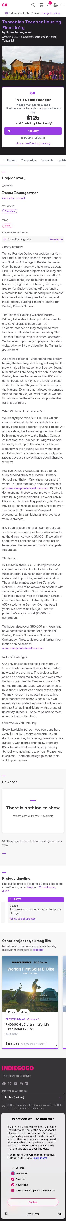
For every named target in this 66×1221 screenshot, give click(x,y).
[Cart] (41, 5)
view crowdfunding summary (33, 143)
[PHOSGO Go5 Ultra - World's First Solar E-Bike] (30, 984)
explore (38, 949)
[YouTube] (15, 1084)
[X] (9, 1084)
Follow (33, 130)
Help (30, 887)
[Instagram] (21, 1084)
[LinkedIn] (26, 1084)
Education (10, 211)
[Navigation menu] (62, 5)
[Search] (33, 5)
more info (8, 198)
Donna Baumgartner (19, 32)
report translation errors (32, 1108)
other (7, 225)
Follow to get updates (23, 918)
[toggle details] (57, 1047)
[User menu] (55, 4)
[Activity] (48, 5)
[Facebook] (4, 1084)
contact (20, 198)
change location (50, 13)
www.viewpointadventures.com (27, 488)
